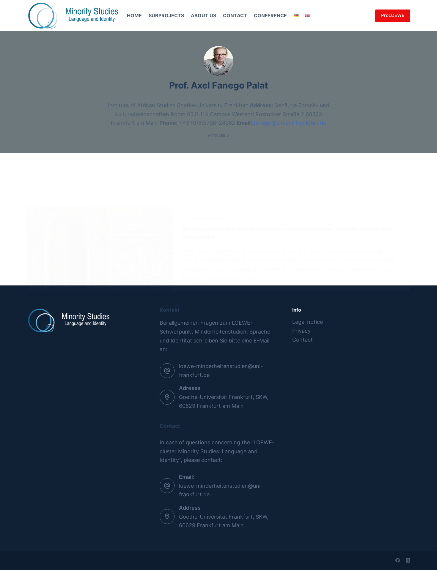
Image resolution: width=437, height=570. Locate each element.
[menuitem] (296, 15)
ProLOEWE (392, 15)
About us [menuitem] (203, 15)
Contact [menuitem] (235, 15)
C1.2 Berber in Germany (204, 218)
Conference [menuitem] (270, 15)
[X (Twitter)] (408, 560)
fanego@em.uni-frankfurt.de (290, 123)
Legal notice (307, 322)
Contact (302, 340)
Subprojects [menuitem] (166, 15)
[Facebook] (397, 560)
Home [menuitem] (134, 15)
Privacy (301, 331)
